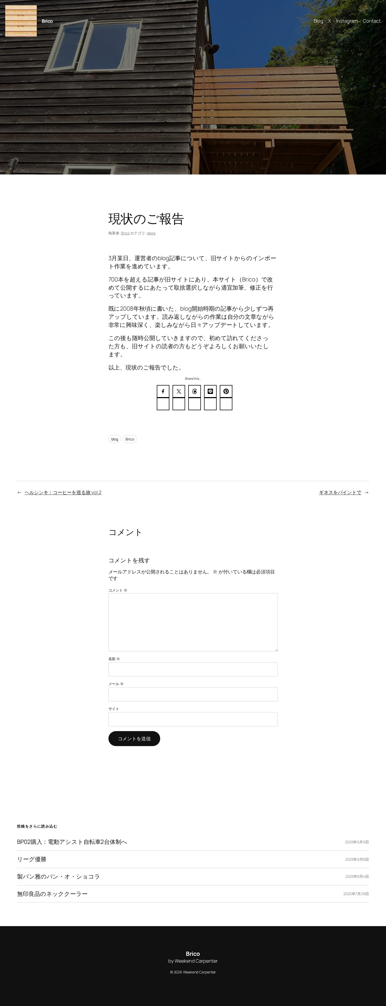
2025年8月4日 (357, 876)
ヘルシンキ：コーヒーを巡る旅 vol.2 (63, 492)
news (151, 232)
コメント (117, 590)
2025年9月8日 (357, 859)
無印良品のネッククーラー (52, 894)
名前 (114, 658)
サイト (113, 708)
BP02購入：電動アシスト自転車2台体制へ (72, 842)
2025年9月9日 (357, 841)
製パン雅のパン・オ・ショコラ (58, 876)
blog (114, 439)
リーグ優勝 (31, 859)
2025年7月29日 (356, 893)
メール (116, 683)
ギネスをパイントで (340, 492)
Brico (47, 21)
